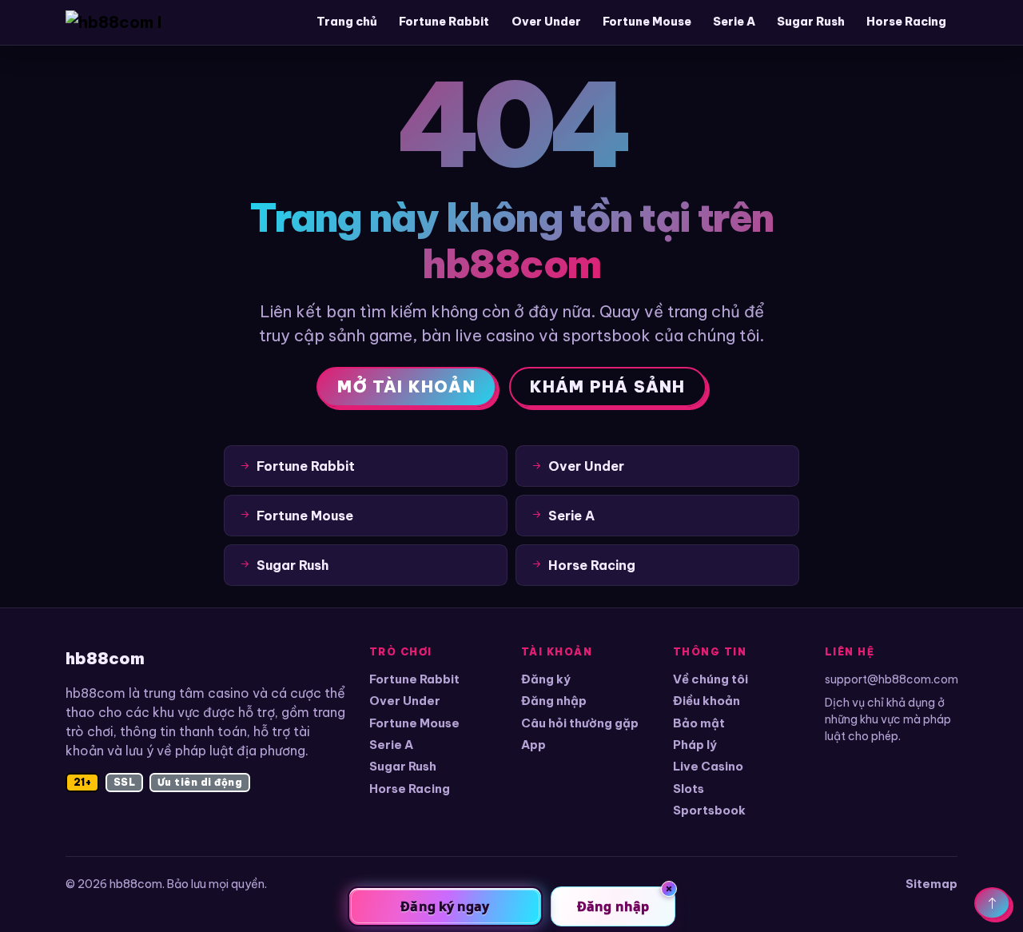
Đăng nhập (554, 700)
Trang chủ (346, 21)
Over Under (546, 21)
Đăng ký (546, 679)
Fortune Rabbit (444, 21)
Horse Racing (906, 21)
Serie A (734, 21)
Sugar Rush (811, 21)
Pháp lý (695, 744)
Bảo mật (699, 723)
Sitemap (931, 883)
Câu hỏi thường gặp (580, 723)
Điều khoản (706, 700)
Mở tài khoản (406, 386)
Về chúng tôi (710, 679)
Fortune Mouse (647, 21)
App (533, 744)
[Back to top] (992, 903)
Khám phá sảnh (608, 386)
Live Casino (708, 766)
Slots (688, 788)
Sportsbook (709, 810)
